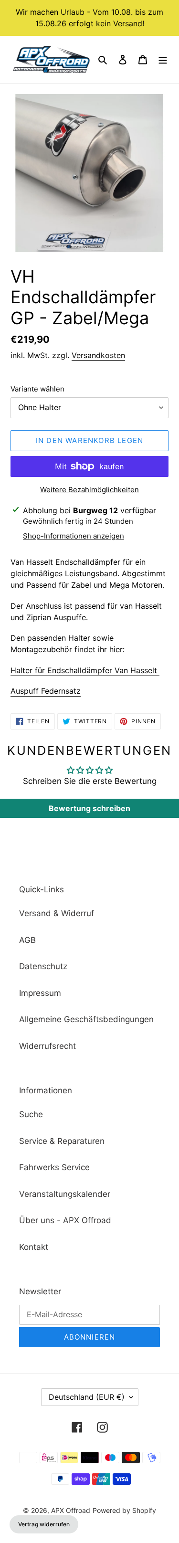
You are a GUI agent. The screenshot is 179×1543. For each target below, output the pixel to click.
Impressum (40, 993)
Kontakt (33, 1247)
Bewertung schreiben (89, 808)
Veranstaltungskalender (64, 1194)
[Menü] (163, 60)
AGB (27, 940)
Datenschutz (43, 966)
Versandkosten (98, 355)
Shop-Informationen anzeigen (73, 535)
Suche (31, 1114)
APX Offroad (70, 1510)
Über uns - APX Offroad (65, 1220)
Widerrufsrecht (47, 1046)
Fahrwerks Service (54, 1167)
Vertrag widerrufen (44, 1524)
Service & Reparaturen (62, 1141)
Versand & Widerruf (56, 913)
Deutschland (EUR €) (87, 1397)
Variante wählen (37, 388)
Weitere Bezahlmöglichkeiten (89, 489)
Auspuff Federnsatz (46, 691)
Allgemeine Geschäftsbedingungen (86, 1019)
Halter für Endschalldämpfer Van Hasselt (85, 670)
